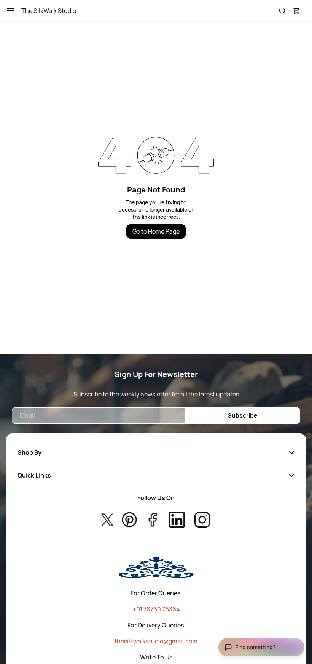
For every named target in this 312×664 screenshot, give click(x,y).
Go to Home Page (156, 231)
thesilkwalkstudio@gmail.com (156, 641)
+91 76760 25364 (156, 609)
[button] (296, 10)
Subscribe (243, 415)
